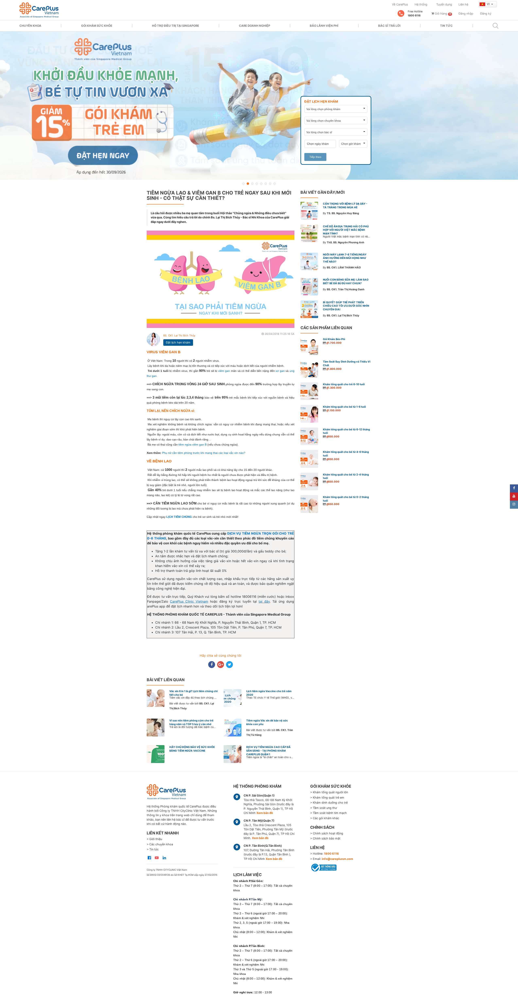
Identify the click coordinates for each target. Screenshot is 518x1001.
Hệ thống (421, 4)
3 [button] (252, 183)
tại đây (264, 601)
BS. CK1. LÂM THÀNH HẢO (344, 267)
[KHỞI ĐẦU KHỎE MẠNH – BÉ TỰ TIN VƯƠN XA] (259, 105)
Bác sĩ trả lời (389, 25)
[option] (259, 105)
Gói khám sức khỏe (96, 25)
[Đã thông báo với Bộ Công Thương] (323, 867)
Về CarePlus (400, 4)
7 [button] (270, 183)
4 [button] (257, 183)
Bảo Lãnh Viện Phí (324, 25)
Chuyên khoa (30, 25)
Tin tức (446, 25)
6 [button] (265, 183)
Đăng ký (485, 13)
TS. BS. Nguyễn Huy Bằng (343, 213)
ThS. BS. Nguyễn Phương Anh (345, 242)
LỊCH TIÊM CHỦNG (179, 516)
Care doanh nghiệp (254, 25)
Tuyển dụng (444, 4)
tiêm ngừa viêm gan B (192, 444)
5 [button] (261, 183)
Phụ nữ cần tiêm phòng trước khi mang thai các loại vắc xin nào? (203, 452)
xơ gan (280, 370)
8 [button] (274, 183)
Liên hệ (463, 4)
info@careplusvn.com (337, 859)
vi (488, 4)
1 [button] (243, 183)
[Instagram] (514, 505)
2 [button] (248, 183)
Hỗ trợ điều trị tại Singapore (175, 25)
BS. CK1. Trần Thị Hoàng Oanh (345, 289)
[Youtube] (514, 497)
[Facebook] (514, 488)
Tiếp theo (315, 157)
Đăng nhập (466, 13)
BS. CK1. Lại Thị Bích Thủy (179, 335)
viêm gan (224, 370)
